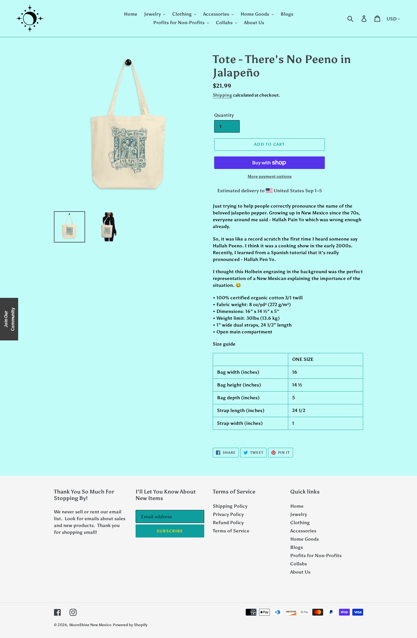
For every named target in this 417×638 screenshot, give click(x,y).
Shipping (222, 95)
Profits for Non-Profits (316, 555)
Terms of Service (231, 531)
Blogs (296, 547)
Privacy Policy (228, 514)
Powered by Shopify (130, 625)
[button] (9, 319)
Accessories (303, 531)
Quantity (224, 115)
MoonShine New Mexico (90, 625)
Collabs (298, 563)
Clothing (300, 522)
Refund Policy (228, 522)
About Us (300, 572)
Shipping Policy (230, 506)
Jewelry (298, 514)
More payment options (270, 176)
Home (297, 506)
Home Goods (304, 539)
